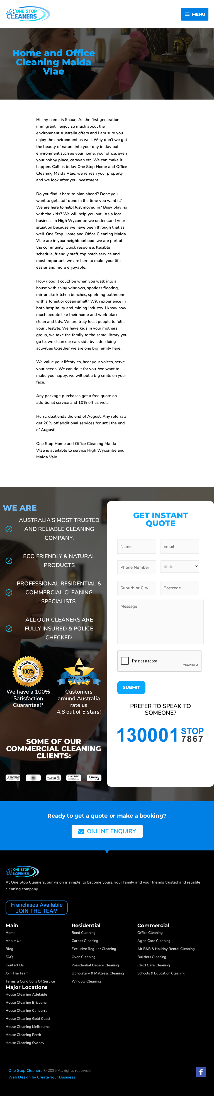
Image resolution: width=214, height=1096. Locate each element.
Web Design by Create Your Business (41, 1077)
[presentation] (159, 661)
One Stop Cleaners (25, 1070)
